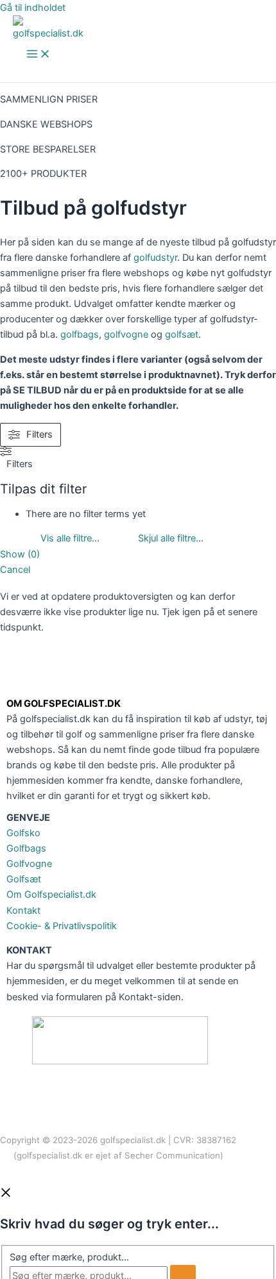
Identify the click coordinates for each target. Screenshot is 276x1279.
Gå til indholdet (32, 7)
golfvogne (126, 334)
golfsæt (181, 334)
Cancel (15, 569)
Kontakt (23, 910)
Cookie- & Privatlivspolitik (61, 926)
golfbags (79, 334)
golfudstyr (155, 257)
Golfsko (23, 833)
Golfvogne (29, 864)
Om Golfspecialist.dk (51, 894)
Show (20, 554)
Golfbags (26, 848)
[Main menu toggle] (38, 55)
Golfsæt (23, 879)
